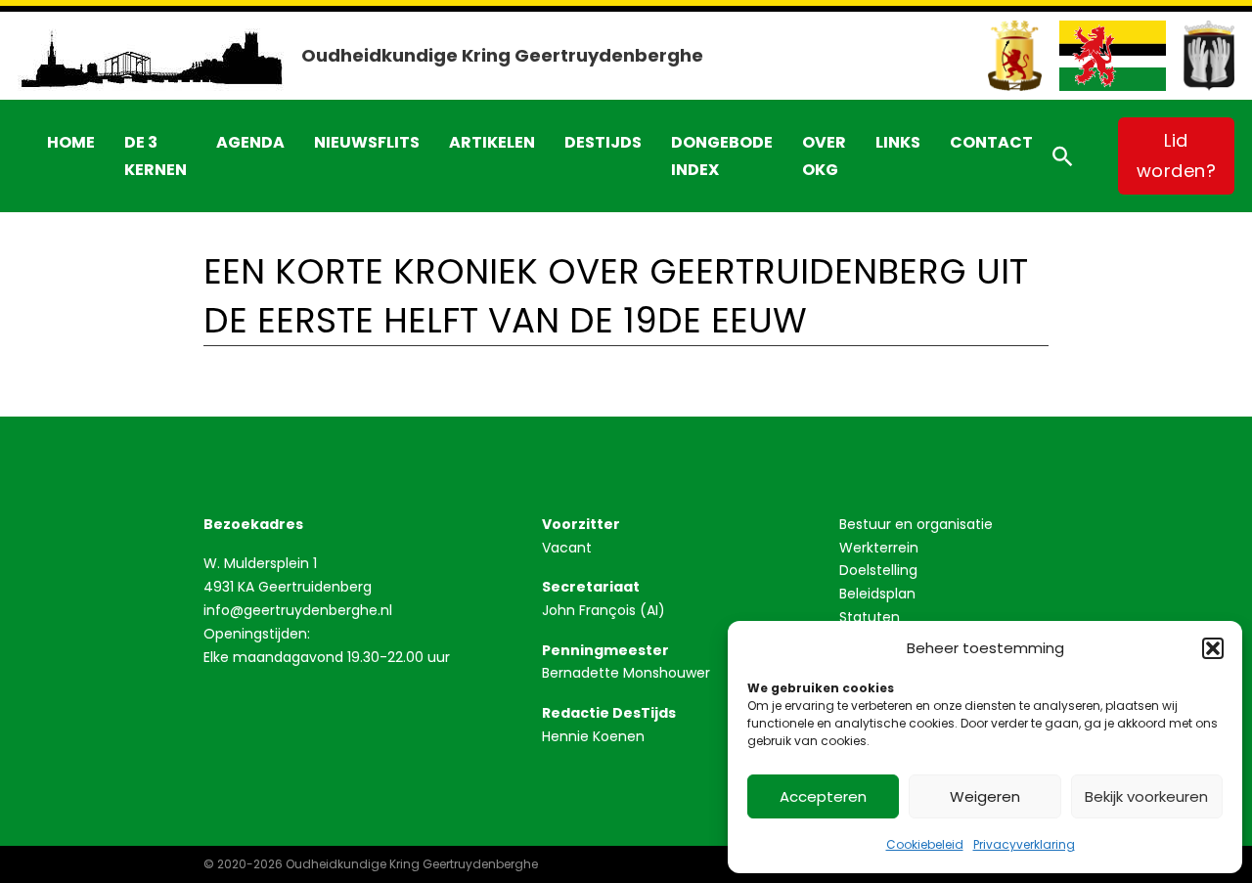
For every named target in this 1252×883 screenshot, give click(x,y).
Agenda (250, 142)
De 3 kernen (155, 155)
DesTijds (603, 142)
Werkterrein (878, 547)
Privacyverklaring (1024, 844)
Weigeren (985, 796)
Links (897, 142)
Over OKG (824, 155)
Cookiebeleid (924, 844)
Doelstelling (878, 570)
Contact (991, 142)
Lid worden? (1177, 155)
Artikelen (492, 142)
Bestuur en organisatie (916, 524)
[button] (1213, 648)
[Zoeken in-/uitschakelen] (1062, 156)
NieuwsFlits (367, 142)
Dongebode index (722, 155)
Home (71, 142)
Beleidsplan (877, 593)
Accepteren (823, 796)
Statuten (869, 617)
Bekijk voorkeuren (1146, 796)
